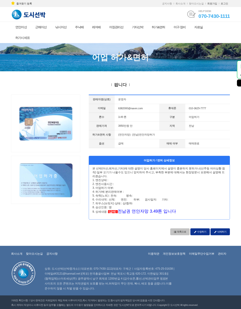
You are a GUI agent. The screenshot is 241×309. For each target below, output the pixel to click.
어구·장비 (180, 27)
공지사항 (167, 3)
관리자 (222, 253)
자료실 (198, 27)
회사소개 (180, 3)
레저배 (96, 27)
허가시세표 (22, 38)
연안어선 (21, 27)
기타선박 (137, 27)
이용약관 (153, 253)
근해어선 (41, 27)
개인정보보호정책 (174, 253)
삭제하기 (221, 231)
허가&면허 (158, 27)
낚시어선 (61, 27)
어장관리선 (116, 27)
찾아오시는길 (196, 3)
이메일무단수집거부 (201, 253)
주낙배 (79, 27)
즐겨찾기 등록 (24, 3)
